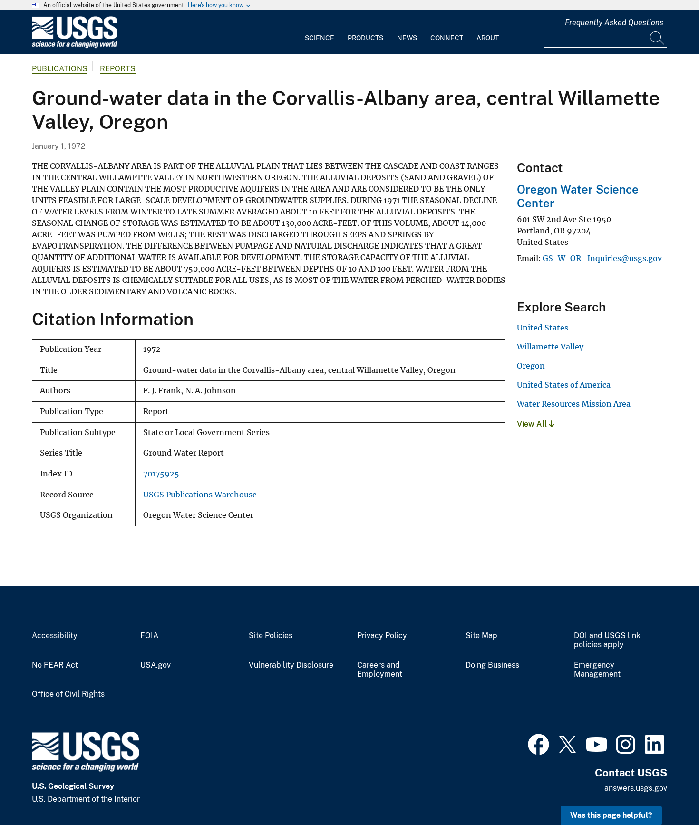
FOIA (149, 635)
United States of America (564, 384)
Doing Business (492, 665)
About (487, 38)
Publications (59, 68)
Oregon (531, 365)
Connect (446, 38)
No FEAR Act (55, 665)
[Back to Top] (664, 790)
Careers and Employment (379, 670)
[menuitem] (319, 32)
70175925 (161, 473)
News (407, 38)
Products (365, 38)
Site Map (481, 635)
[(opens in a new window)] (538, 743)
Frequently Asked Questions (614, 22)
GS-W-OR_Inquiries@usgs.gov (602, 258)
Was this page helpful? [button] (611, 815)
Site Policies (270, 635)
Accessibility (55, 635)
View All (533, 423)
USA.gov (155, 665)
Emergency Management (597, 670)
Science (319, 38)
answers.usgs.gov (635, 788)
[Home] (74, 45)
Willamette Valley (550, 346)
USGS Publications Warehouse (200, 494)
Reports (118, 68)
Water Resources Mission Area (574, 403)
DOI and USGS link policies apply (607, 640)
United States (542, 327)
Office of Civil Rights (68, 694)
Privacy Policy (382, 635)
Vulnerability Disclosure (291, 665)
